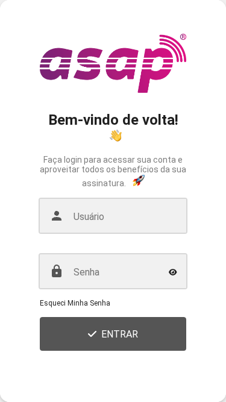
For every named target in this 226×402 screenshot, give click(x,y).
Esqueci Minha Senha (75, 303)
